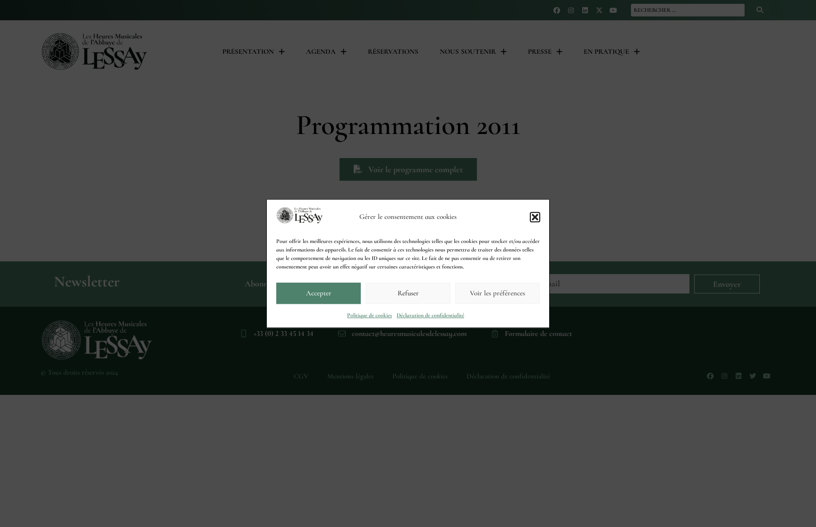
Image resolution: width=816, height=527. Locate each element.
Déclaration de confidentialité (430, 315)
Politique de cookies (369, 315)
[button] (535, 217)
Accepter (319, 293)
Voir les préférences (497, 293)
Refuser (408, 293)
